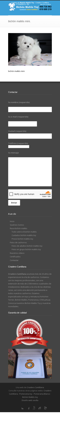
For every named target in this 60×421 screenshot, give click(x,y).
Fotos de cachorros (18, 242)
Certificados (15, 256)
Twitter (20, 406)
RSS (44, 406)
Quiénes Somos (17, 225)
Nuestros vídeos (17, 253)
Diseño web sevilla (30, 400)
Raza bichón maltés (18, 228)
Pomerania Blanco (42, 393)
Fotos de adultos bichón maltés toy (27, 246)
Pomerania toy (25, 393)
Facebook (26, 406)
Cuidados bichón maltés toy (24, 235)
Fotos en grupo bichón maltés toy (26, 249)
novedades (13, 306)
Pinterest (38, 406)
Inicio (12, 221)
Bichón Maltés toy (30, 397)
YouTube (32, 406)
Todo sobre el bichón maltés (24, 231)
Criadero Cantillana (35, 387)
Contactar (14, 260)
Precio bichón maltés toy (22, 238)
